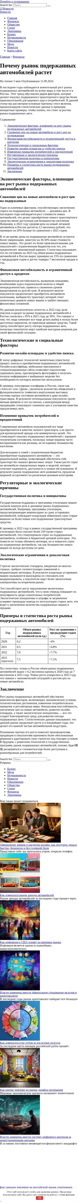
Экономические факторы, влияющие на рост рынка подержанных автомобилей (39, 127)
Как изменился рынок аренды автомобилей (27, 895)
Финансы (13, 21)
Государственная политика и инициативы (33, 158)
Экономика (14, 31)
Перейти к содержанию (14, 1)
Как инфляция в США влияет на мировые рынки (30, 942)
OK (39, 1198)
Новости (5, 11)
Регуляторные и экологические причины (32, 155)
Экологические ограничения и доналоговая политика (40, 161)
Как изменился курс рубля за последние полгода (30, 1042)
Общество (13, 24)
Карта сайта (14, 50)
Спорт (11, 27)
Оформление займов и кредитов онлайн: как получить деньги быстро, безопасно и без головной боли (38, 846)
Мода (10, 44)
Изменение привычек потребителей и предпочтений (40, 151)
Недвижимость (16, 37)
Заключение (14, 171)
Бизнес (11, 34)
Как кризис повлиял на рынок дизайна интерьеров (31, 1089)
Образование (15, 40)
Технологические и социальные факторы (32, 145)
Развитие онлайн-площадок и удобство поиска (36, 148)
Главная (12, 18)
